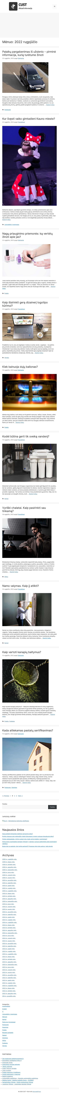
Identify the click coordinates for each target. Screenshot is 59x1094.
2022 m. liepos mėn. (8, 988)
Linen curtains (6, 1070)
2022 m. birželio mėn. (9, 991)
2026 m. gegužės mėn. (9, 867)
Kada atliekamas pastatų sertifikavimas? (27, 730)
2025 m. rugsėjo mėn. (9, 888)
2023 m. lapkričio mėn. (9, 946)
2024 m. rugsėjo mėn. (9, 920)
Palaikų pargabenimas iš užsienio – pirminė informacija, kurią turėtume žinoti (29, 53)
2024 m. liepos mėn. (8, 925)
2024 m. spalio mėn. (8, 917)
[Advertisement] (29, 24)
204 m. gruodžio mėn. (9, 996)
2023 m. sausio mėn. (8, 972)
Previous (5, 796)
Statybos (14, 787)
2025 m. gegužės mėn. (9, 899)
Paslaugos (7, 109)
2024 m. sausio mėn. (8, 941)
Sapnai (4, 1035)
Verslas (6, 357)
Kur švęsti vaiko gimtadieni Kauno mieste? (28, 118)
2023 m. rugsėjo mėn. (9, 951)
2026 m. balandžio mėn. (9, 870)
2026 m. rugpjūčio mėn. (9, 859)
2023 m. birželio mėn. (9, 959)
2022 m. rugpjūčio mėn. (9, 985)
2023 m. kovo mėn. (8, 967)
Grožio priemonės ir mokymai (11, 1074)
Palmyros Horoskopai (8, 1022)
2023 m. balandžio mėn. (9, 964)
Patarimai (5, 1027)
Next (20, 796)
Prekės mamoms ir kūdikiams (11, 1072)
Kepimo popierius (7, 1076)
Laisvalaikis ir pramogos (11, 224)
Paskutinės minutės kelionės (11, 1064)
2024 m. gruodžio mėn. (9, 912)
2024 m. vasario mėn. (9, 938)
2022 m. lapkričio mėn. (9, 977)
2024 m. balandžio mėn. (9, 933)
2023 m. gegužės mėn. (9, 962)
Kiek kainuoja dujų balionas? (20, 366)
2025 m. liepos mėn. (8, 893)
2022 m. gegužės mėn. (9, 993)
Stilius (6, 577)
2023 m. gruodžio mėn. (9, 943)
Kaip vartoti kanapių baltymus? (21, 652)
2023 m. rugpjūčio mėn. (9, 954)
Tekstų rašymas (7, 1066)
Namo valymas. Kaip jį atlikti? (20, 585)
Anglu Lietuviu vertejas (9, 1068)
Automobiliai (6, 1006)
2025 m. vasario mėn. (9, 906)
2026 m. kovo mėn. (8, 872)
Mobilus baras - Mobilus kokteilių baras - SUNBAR (17, 1080)
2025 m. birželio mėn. (9, 896)
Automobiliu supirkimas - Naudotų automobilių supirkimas (20, 1078)
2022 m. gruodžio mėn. (9, 975)
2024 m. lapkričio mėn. (9, 914)
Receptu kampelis (7, 1032)
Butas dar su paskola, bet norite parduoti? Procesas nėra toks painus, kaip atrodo (27, 846)
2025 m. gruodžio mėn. (9, 880)
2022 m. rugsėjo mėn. (9, 983)
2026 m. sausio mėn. (8, 877)
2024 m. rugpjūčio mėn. (9, 922)
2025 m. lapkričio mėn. (9, 883)
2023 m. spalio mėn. (8, 949)
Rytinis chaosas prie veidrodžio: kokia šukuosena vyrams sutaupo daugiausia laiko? (28, 836)
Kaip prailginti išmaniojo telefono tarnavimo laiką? (17, 834)
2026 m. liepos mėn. (8, 862)
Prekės (6, 293)
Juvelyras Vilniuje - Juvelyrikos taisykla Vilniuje (16, 1084)
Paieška (4, 804)
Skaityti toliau (50, 105)
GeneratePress (37, 1091)
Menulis (4, 1017)
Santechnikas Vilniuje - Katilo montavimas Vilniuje (17, 1082)
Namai (6, 498)
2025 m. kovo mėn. (8, 904)
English (4, 1009)
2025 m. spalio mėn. (8, 885)
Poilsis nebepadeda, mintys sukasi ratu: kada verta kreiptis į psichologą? (24, 839)
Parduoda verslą (7, 1062)
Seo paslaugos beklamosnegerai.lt (13, 1058)
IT (2, 1011)
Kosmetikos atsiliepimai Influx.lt (12, 1060)
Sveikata (12, 721)
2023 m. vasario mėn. (9, 970)
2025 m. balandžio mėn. (9, 901)
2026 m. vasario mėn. (9, 875)
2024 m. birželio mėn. (9, 927)
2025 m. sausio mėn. (8, 909)
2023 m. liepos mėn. (8, 956)
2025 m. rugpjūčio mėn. (9, 891)
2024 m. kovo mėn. (8, 935)
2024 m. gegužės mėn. (9, 930)
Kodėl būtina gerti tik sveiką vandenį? (25, 436)
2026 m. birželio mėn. (9, 864)
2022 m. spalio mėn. (8, 980)
